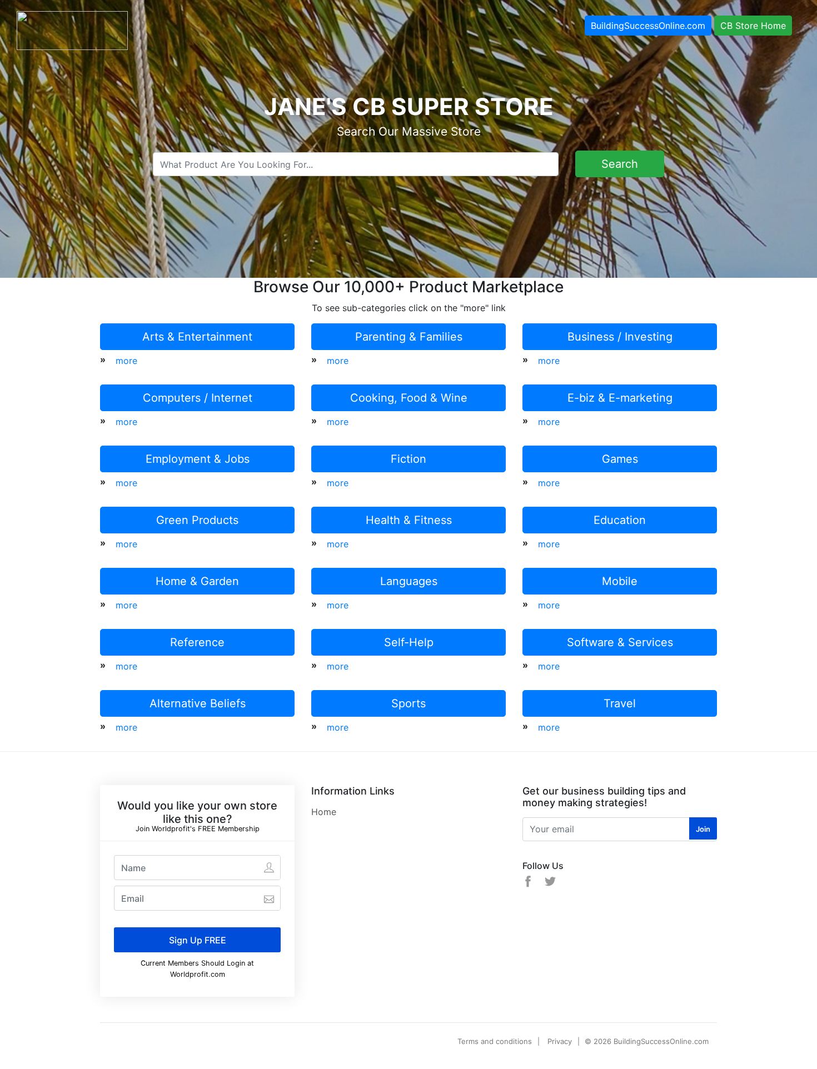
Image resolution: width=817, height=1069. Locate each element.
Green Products (197, 520)
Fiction (408, 459)
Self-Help (409, 642)
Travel (620, 703)
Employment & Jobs (198, 459)
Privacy (559, 1041)
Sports (408, 703)
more (126, 360)
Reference (197, 642)
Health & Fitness (409, 520)
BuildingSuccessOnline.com (648, 25)
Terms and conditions (494, 1041)
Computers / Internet (197, 397)
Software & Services (620, 642)
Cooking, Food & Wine (408, 397)
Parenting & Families (408, 336)
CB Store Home (753, 25)
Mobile (619, 581)
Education (620, 520)
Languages (408, 581)
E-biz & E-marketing (619, 397)
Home (323, 811)
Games (620, 459)
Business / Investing (619, 336)
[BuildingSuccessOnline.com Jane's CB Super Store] (72, 29)
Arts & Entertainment (197, 336)
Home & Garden (197, 581)
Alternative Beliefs (198, 703)
